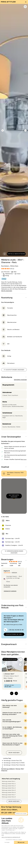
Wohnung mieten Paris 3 (9, 786)
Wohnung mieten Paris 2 (9, 783)
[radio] (4, 573)
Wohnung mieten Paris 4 (9, 788)
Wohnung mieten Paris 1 (8, 781)
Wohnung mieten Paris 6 (9, 792)
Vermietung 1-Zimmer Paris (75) (13, 760)
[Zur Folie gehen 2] (13, 668)
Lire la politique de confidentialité (11, 837)
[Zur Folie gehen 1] (11, 668)
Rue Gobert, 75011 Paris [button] (9, 266)
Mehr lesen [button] (7, 452)
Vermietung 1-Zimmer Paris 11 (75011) (14, 763)
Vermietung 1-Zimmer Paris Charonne (14, 765)
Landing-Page (7, 758)
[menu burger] (25, 2)
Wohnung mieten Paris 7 (9, 795)
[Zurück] (2, 130)
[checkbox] (25, 6)
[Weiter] (25, 130)
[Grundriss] (4, 253)
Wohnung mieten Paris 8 (9, 797)
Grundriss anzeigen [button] (20, 379)
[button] (14, 297)
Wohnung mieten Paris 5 (9, 790)
